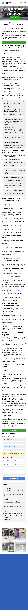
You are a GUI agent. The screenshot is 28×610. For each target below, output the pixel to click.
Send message (14, 478)
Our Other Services (7, 519)
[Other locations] (21, 3)
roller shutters (14, 258)
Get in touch (14, 17)
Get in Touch (14, 42)
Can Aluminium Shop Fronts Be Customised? (13, 504)
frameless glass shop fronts (19, 290)
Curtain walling (7, 450)
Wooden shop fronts (9, 443)
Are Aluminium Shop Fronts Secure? (11, 501)
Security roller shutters (9, 446)
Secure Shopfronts (10, 35)
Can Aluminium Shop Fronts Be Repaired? (13, 513)
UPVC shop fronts (8, 439)
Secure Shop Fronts (8, 94)
